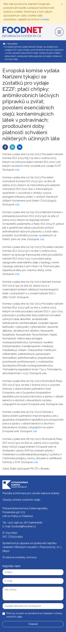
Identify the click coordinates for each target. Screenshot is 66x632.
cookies (44, 19)
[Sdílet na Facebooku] (5, 147)
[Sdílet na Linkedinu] (19, 147)
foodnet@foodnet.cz (23, 526)
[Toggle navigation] (59, 31)
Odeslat (33, 624)
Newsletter (12, 44)
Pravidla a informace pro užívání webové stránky (30, 493)
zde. (17, 169)
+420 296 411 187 (18, 522)
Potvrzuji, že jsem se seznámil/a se (34, 615)
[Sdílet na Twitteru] (12, 147)
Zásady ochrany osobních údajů (21, 499)
